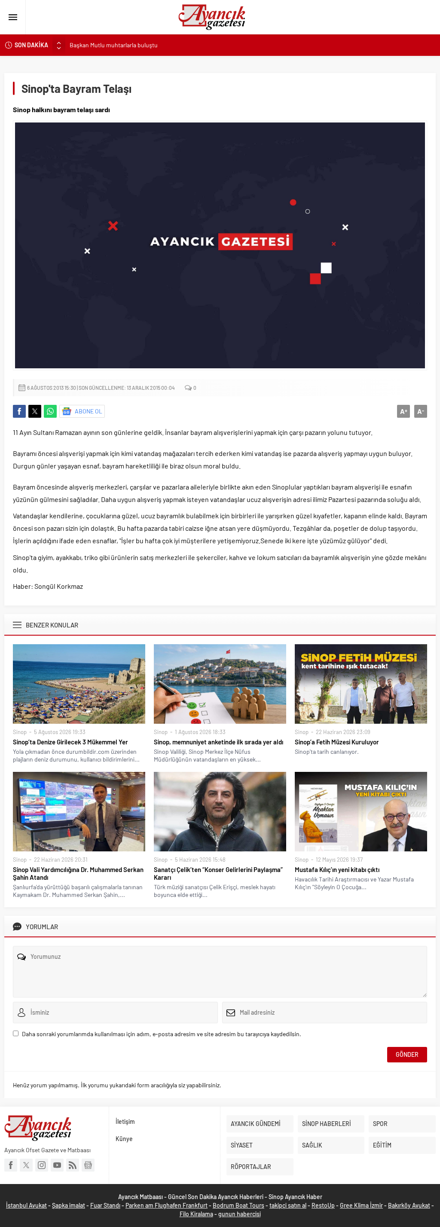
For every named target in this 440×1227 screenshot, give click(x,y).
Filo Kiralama (196, 1214)
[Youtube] (57, 1165)
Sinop (20, 731)
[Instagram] (41, 1165)
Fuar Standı (105, 1205)
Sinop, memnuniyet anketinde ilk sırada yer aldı (218, 742)
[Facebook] (10, 1165)
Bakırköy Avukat (409, 1205)
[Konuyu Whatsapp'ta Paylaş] (50, 411)
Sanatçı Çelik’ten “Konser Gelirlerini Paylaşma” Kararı (218, 873)
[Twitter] (26, 1165)
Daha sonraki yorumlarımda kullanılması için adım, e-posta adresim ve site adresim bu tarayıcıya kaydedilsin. (161, 1033)
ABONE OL (88, 411)
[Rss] (72, 1165)
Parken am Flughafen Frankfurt (166, 1205)
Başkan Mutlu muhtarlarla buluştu (114, 45)
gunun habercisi (239, 1214)
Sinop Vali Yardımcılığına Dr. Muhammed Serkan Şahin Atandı (78, 873)
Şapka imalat (68, 1205)
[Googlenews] (88, 1165)
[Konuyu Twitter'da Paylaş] (34, 411)
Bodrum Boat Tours (238, 1205)
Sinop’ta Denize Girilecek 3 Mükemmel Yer (70, 742)
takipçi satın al (287, 1205)
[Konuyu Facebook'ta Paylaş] (19, 411)
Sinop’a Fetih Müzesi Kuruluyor (337, 742)
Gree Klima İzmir (361, 1205)
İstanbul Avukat (26, 1205)
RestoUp (323, 1205)
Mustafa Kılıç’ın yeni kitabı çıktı (337, 869)
